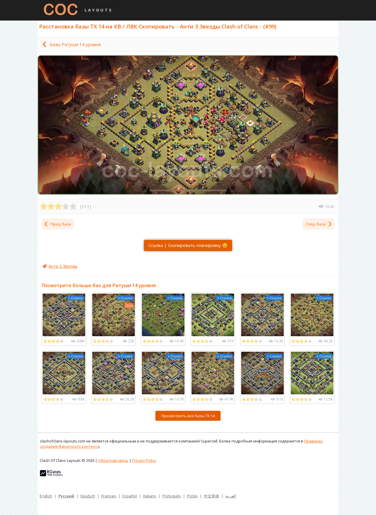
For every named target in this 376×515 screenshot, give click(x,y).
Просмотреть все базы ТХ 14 (188, 415)
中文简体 (211, 496)
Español (129, 496)
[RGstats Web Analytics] (51, 474)
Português (171, 496)
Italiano (149, 496)
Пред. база (61, 224)
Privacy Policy (144, 460)
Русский (66, 496)
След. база (315, 224)
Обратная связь (113, 460)
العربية (230, 496)
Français (108, 496)
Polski (192, 496)
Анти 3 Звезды (62, 266)
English (46, 496)
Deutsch (87, 496)
